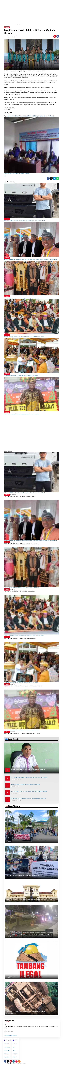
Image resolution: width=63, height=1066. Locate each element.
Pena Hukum (7, 1053)
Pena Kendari (6, 27)
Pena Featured (7, 1057)
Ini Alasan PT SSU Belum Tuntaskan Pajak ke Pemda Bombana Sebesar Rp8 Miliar (29, 791)
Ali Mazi (15, 1057)
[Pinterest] (11, 1061)
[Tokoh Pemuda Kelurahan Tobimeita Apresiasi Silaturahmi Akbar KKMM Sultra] (31, 394)
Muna (14, 1047)
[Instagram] (16, 1061)
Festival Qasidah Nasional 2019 (23, 116)
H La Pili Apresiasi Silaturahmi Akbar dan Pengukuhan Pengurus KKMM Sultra (21, 298)
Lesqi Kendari (50, 116)
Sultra (14, 1050)
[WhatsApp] (57, 178)
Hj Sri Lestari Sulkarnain (39, 116)
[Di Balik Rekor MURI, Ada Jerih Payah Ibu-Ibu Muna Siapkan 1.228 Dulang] (31, 355)
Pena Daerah (7, 1043)
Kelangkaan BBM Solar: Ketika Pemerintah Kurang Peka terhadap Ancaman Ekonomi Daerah (24, 220)
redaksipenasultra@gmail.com (10, 1035)
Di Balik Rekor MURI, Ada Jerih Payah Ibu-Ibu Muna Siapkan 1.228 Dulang (21, 375)
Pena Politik (7, 1050)
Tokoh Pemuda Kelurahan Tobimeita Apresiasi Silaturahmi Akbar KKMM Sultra (21, 414)
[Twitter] (51, 178)
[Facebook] (48, 178)
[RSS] (19, 1061)
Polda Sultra (15, 1053)
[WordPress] (13, 1061)
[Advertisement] (31, 12)
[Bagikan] (57, 36)
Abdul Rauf (10, 116)
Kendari (14, 1043)
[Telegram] (54, 178)
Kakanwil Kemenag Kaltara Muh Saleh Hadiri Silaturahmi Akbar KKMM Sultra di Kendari (24, 336)
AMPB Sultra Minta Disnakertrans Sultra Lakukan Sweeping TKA (25, 784)
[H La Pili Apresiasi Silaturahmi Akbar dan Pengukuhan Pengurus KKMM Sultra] (31, 278)
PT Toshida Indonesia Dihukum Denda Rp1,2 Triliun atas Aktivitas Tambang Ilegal (29, 777)
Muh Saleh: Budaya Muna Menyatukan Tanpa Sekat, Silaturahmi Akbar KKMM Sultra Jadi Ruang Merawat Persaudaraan (30, 259)
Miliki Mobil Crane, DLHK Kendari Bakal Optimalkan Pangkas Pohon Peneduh (28, 798)
